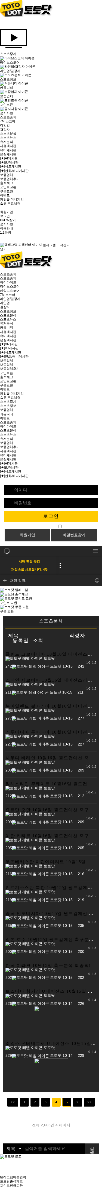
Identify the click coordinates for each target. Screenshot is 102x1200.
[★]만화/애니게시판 (14, 171)
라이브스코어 (10, 286)
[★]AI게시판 (9, 158)
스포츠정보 (8, 311)
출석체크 (6, 183)
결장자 (5, 130)
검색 (92, 1150)
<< (12, 1102)
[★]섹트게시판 (10, 166)
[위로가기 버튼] (1, 1198)
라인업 (5, 125)
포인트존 (6, 373)
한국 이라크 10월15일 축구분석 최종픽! (48, 965)
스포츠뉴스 (8, 138)
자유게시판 (8, 146)
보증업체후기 (10, 179)
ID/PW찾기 (8, 220)
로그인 (5, 216)
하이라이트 (8, 282)
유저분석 (6, 142)
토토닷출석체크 (11, 1181)
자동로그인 (48, 526)
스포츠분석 (8, 134)
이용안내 (6, 228)
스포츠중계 (8, 117)
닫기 (3, 249)
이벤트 (5, 195)
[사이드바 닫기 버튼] (1, 23)
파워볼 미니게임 (12, 199)
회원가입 (6, 212)
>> (89, 1102)
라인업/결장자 (10, 299)
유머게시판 (8, 150)
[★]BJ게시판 (9, 162)
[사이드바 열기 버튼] (1, 270)
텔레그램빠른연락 (13, 1177)
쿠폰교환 (6, 191)
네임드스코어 (10, 291)
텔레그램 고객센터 (56, 245)
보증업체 (6, 175)
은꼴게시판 (8, 154)
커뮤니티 (6, 327)
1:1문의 (5, 232)
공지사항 (6, 224)
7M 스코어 (7, 121)
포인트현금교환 (11, 1186)
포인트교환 (8, 187)
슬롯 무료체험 (10, 203)
